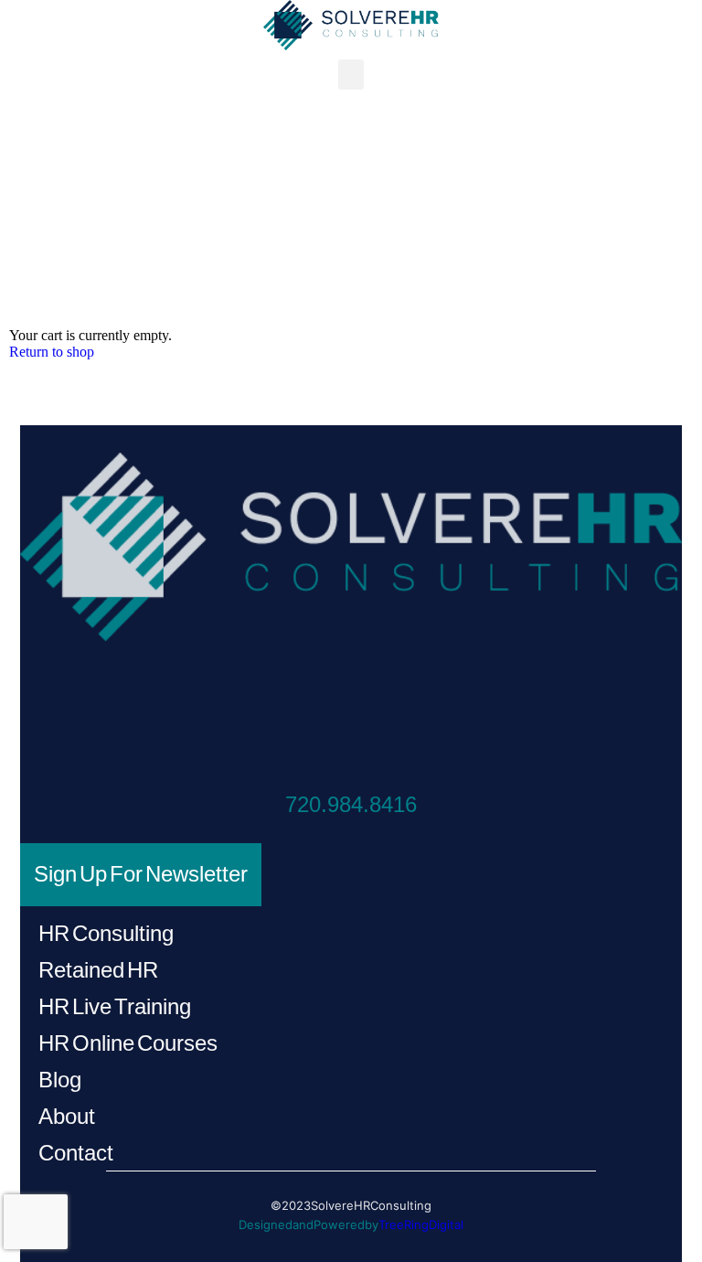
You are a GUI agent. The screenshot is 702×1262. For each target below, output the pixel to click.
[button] (351, 74)
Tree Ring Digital (420, 1224)
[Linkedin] (351, 703)
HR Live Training (114, 1006)
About (66, 1116)
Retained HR (98, 969)
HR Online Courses (128, 1043)
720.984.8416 (351, 804)
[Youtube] (421, 703)
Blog (59, 1079)
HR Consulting (106, 933)
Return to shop (51, 351)
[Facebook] (281, 703)
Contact (75, 1152)
